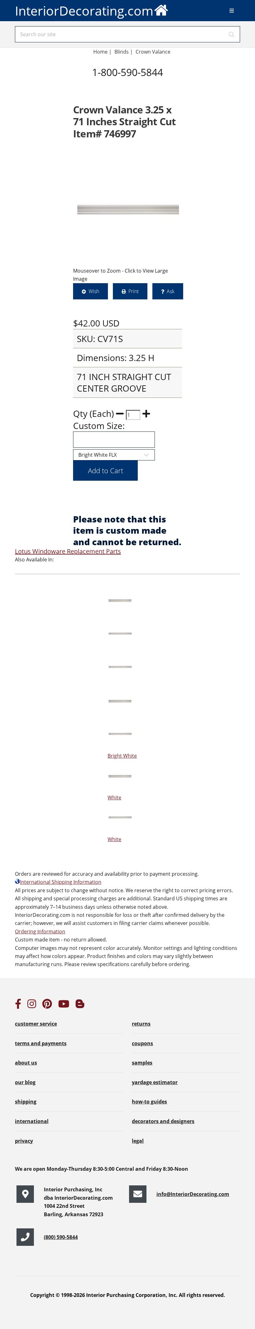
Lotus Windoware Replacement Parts (68, 551)
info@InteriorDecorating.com (192, 1194)
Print (133, 291)
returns (141, 1023)
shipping (25, 1101)
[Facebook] (18, 1005)
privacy (24, 1140)
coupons (142, 1043)
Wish (94, 291)
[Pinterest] (47, 1005)
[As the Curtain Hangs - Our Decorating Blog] (80, 1005)
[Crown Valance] (127, 209)
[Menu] (231, 10)
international (32, 1121)
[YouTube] (63, 1005)
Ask (170, 291)
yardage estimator (155, 1082)
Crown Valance (154, 51)
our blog (25, 1082)
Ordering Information (40, 931)
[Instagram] (31, 1005)
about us (26, 1062)
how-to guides (149, 1101)
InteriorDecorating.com (84, 10)
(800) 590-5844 (61, 1237)
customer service (36, 1023)
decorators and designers (163, 1121)
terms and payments (41, 1043)
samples (142, 1062)
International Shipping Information (60, 882)
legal (138, 1140)
